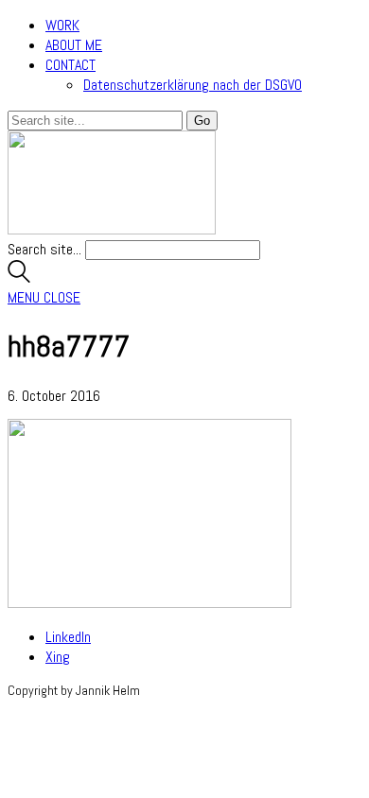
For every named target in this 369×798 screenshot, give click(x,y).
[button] (44, 297)
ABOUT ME (73, 45)
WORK (62, 25)
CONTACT (70, 65)
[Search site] (19, 277)
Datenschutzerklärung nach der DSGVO (192, 85)
